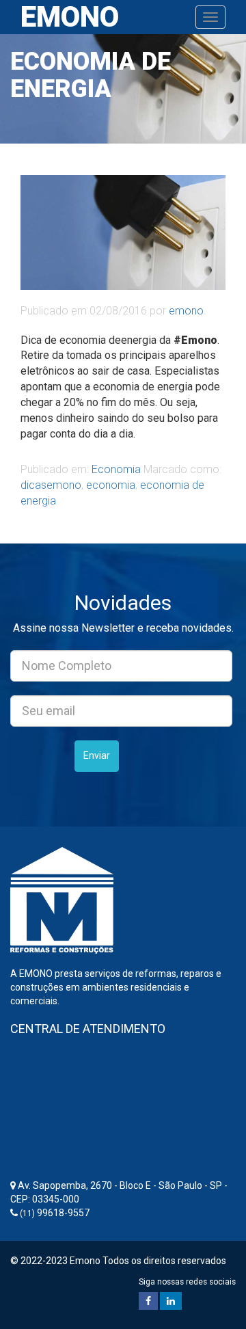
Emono (69, 16)
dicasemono (50, 485)
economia (110, 485)
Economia (116, 469)
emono (186, 310)
